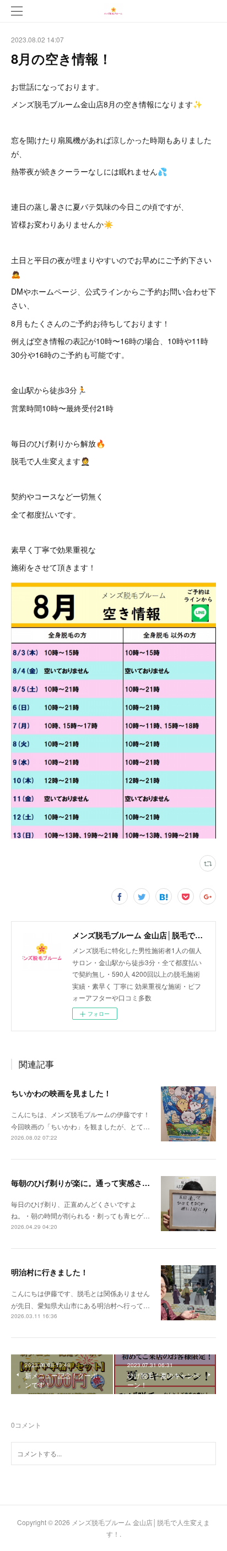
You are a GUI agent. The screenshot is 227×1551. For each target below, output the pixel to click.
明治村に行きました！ (49, 1271)
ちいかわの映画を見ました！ (61, 1092)
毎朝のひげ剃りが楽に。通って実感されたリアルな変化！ (111, 1182)
